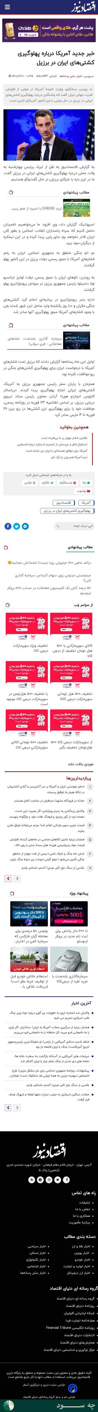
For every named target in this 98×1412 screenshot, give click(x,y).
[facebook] (67, 1180)
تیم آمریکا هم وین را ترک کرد (69, 457)
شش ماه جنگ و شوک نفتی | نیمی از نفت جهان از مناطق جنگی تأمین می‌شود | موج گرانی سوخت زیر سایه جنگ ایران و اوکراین (46, 857)
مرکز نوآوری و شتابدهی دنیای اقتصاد (69, 1350)
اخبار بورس (82, 1253)
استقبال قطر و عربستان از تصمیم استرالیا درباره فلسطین (52, 444)
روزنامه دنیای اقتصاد (80, 1306)
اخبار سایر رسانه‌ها (71, 76)
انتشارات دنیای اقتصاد (79, 1335)
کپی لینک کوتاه (83, 526)
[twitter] (57, 1180)
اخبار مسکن (38, 1253)
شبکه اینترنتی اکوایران (79, 1313)
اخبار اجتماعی (36, 1266)
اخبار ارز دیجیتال (78, 1273)
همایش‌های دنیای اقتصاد (77, 1343)
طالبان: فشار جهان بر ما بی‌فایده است (64, 438)
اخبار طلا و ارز (81, 1246)
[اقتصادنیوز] (49, 1151)
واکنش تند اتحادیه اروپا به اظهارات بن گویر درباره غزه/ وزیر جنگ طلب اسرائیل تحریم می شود (49, 1015)
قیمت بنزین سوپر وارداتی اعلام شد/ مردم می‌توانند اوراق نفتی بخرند (45, 828)
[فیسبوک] (8, 526)
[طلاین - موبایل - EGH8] (49, 30)
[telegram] (40, 1180)
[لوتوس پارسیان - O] (49, 1405)
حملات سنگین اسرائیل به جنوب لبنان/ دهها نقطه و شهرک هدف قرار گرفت (49, 1097)
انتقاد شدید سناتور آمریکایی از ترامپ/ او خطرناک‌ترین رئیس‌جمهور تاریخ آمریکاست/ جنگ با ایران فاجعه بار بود (48, 1044)
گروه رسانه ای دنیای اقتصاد (76, 1299)
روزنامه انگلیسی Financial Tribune (70, 1328)
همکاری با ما (81, 1216)
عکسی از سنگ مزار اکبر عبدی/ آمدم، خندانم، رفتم (53, 868)
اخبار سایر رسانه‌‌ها (33, 1273)
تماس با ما (82, 1209)
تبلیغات (84, 1202)
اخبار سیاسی (37, 1246)
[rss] (32, 1180)
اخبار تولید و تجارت (76, 1266)
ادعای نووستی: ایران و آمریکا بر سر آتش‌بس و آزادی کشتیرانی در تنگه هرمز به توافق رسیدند (45, 789)
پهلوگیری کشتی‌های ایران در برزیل (67, 511)
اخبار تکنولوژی (36, 1260)
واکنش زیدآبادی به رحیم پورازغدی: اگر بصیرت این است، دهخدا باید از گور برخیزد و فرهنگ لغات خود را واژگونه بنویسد (47, 814)
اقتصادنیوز (63, 503)
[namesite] (83, 7)
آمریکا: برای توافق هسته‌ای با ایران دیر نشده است (56, 451)
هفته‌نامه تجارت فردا (80, 1321)
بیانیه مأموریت (79, 1222)
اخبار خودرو (82, 1260)
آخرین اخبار (81, 1003)
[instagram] (49, 1180)
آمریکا (86, 503)
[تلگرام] (25, 526)
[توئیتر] (16, 526)
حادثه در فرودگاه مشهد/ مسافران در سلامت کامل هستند (49, 801)
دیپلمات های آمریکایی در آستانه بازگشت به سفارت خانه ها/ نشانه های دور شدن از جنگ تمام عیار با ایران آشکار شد (51, 1058)
